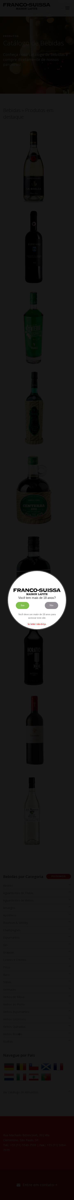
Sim (22, 605)
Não (51, 605)
